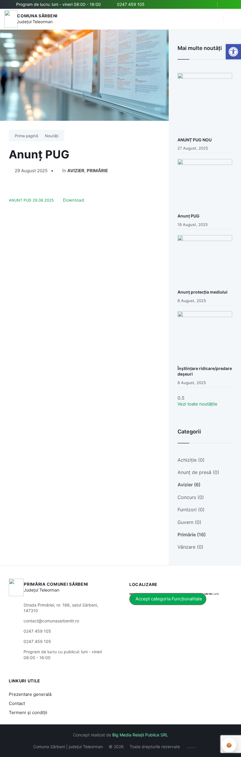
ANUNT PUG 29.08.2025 (31, 200)
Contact (17, 703)
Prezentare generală (30, 694)
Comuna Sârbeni (37, 15)
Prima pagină (26, 135)
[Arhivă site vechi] (228, 4)
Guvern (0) (189, 522)
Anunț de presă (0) (198, 472)
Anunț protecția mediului (202, 291)
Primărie (97, 170)
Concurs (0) (191, 497)
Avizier (75, 170)
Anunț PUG (189, 215)
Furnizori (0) (191, 510)
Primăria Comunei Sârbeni (56, 584)
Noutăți (51, 135)
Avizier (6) (189, 485)
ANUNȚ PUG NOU (195, 139)
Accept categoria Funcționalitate (168, 599)
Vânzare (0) (190, 547)
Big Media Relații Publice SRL (140, 734)
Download (73, 199)
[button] (216, 19)
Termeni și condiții (28, 712)
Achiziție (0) (191, 460)
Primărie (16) (192, 534)
